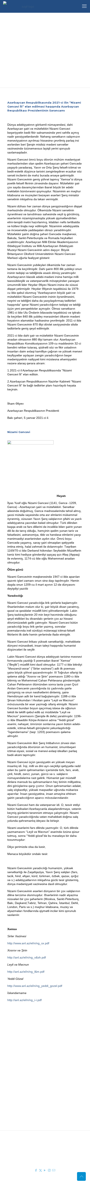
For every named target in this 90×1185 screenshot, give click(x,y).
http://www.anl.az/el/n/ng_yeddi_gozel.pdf (34, 986)
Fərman (29, 1053)
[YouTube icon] (44, 1170)
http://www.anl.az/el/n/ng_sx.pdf (28, 943)
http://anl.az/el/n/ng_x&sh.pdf (26, 957)
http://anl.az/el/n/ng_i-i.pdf (24, 1000)
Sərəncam (30, 1059)
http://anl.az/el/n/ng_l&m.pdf (25, 971)
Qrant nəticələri (34, 1087)
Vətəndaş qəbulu (35, 1093)
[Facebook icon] (36, 1170)
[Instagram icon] (49, 1170)
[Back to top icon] (81, 1176)
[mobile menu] (84, 6)
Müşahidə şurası (35, 1081)
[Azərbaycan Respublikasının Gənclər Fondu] (26, 6)
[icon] (53, 1170)
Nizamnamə (32, 1065)
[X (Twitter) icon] (40, 1170)
